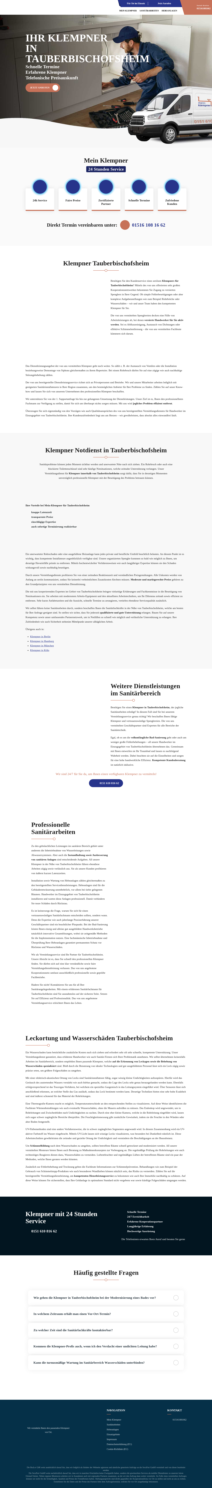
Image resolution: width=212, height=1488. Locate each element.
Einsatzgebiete (113, 1434)
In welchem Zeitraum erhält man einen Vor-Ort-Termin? (72, 1314)
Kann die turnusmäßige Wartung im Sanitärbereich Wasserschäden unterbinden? (89, 1362)
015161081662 (204, 8)
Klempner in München (42, 645)
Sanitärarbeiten (149, 11)
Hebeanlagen (169, 11)
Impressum (112, 1439)
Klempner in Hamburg (42, 641)
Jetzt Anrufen (164, 3)
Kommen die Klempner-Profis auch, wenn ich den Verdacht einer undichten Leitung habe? (95, 1346)
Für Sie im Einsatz (136, 3)
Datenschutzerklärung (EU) (119, 1444)
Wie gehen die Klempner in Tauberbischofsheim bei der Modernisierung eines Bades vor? (94, 1297)
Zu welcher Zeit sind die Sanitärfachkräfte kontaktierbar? (73, 1330)
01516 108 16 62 (148, 225)
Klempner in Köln (39, 650)
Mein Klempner (128, 11)
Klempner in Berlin (40, 636)
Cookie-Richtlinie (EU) (117, 1449)
